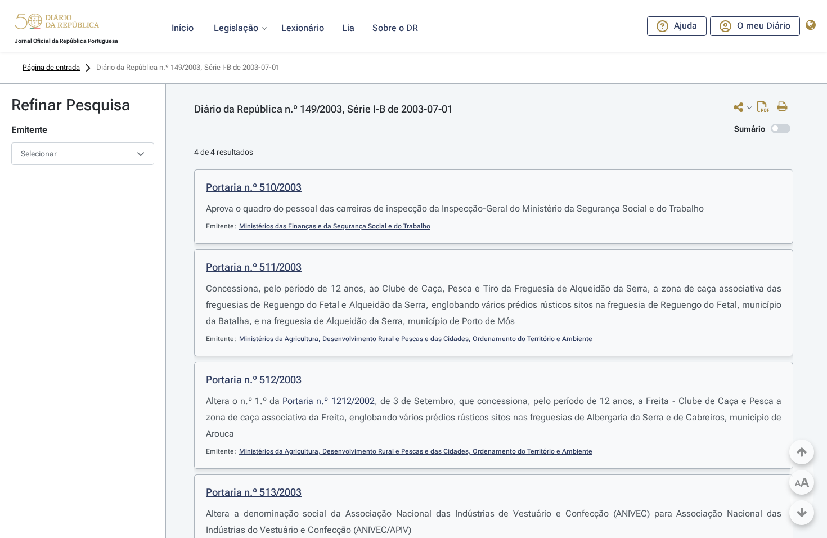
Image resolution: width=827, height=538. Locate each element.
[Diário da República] (57, 24)
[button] (57, 23)
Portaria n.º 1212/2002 (328, 401)
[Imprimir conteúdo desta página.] (785, 106)
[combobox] (82, 153)
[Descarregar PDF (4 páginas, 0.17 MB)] (766, 109)
